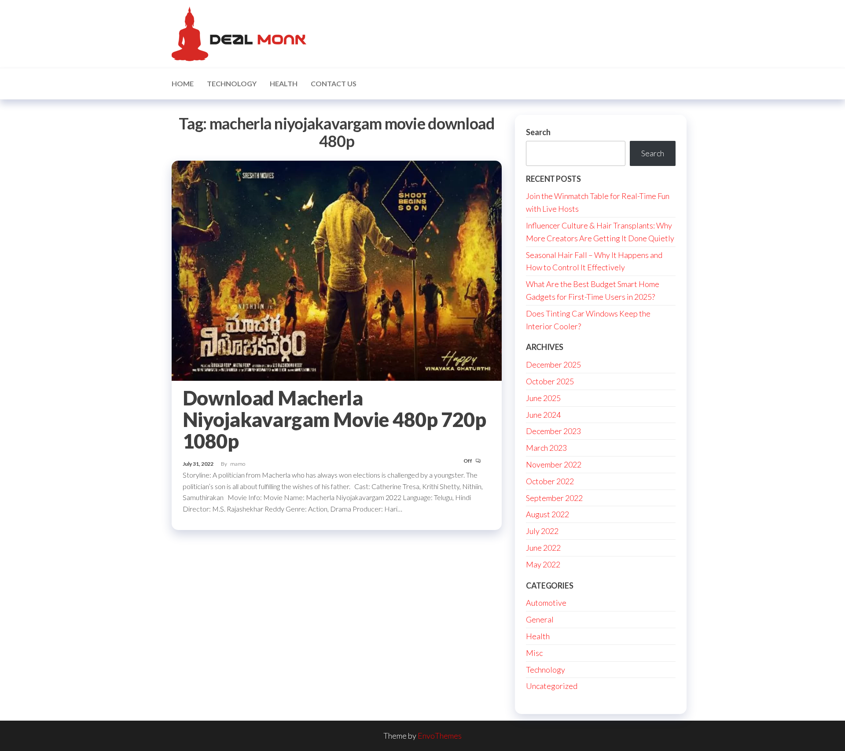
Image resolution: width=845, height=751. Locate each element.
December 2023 (553, 431)
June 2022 (543, 547)
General (540, 619)
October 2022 (550, 481)
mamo (237, 463)
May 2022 (543, 564)
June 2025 (543, 398)
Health (284, 83)
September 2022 (554, 498)
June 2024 (543, 415)
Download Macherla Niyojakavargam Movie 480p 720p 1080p (334, 419)
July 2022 (542, 531)
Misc (534, 653)
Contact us (333, 83)
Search (538, 132)
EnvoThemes (440, 735)
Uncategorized (551, 686)
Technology (232, 83)
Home (183, 83)
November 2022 (553, 464)
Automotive (546, 602)
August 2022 (547, 514)
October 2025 (550, 381)
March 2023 (546, 448)
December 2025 (553, 364)
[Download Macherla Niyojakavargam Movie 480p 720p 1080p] (337, 270)
